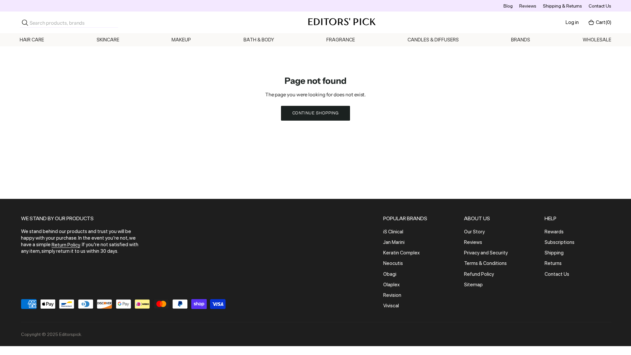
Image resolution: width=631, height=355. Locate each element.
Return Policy (66, 245)
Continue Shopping (315, 113)
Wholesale (597, 40)
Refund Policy (479, 274)
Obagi (389, 274)
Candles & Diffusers (433, 40)
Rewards (554, 232)
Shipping (554, 253)
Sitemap (473, 285)
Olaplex (391, 285)
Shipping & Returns (562, 6)
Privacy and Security (486, 253)
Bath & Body (259, 40)
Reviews (527, 6)
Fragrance (340, 40)
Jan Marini (394, 242)
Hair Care (32, 40)
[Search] (25, 22)
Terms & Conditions (485, 264)
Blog (508, 6)
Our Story (474, 232)
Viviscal (391, 306)
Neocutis (393, 264)
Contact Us (600, 6)
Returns (553, 264)
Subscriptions (559, 242)
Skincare (108, 40)
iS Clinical (393, 232)
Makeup (181, 40)
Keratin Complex (401, 253)
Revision (392, 295)
